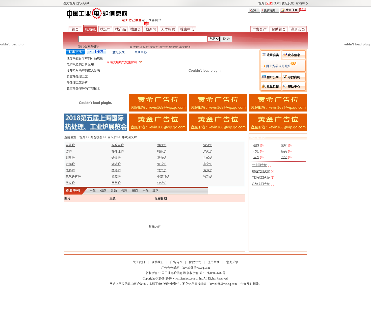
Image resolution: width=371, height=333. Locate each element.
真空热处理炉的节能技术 (83, 88)
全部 (93, 190)
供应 (103, 190)
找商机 (90, 30)
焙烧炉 (207, 145)
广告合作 (259, 29)
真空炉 (131, 47)
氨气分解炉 (73, 176)
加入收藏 (83, 3)
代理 (124, 190)
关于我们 (139, 262)
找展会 (135, 29)
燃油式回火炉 (261, 171)
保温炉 (151, 47)
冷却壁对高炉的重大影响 (83, 70)
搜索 (277, 3)
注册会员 (298, 29)
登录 (254, 10)
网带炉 (116, 183)
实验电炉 (118, 145)
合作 (146, 190)
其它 (155, 190)
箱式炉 (161, 170)
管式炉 (161, 164)
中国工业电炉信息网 (172, 273)
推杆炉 (161, 145)
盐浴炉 (116, 170)
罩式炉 (161, 47)
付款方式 (195, 262)
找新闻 (151, 29)
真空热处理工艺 (77, 76)
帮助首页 (279, 29)
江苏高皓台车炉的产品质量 (85, 58)
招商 (135, 190)
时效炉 (161, 151)
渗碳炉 (116, 164)
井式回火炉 (129, 137)
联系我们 (157, 262)
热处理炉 (118, 151)
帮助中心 (302, 3)
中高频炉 (163, 176)
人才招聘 (168, 29)
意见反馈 (288, 3)
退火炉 (171, 47)
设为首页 (69, 3)
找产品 (120, 29)
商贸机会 (96, 137)
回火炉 (112, 137)
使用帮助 (213, 262)
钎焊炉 (141, 47)
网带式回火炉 (261, 177)
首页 (261, 3)
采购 (114, 190)
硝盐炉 (70, 157)
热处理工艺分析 (77, 82)
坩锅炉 (70, 164)
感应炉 (116, 176)
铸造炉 (207, 176)
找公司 (105, 29)
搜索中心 (187, 29)
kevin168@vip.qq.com (196, 267)
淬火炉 (181, 47)
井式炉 (207, 157)
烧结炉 (161, 183)
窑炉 (69, 151)
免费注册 (270, 10)
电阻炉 (70, 145)
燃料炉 (70, 170)
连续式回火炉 (261, 184)
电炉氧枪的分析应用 (80, 64)
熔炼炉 (207, 170)
